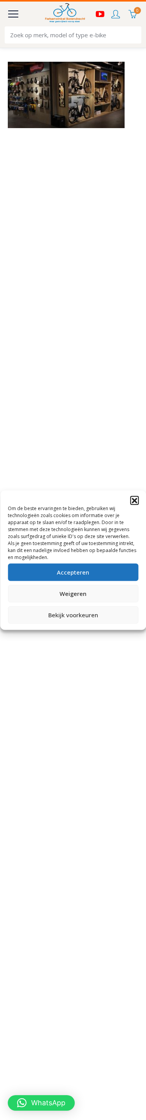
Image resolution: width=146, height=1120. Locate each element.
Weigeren (73, 593)
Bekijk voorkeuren (73, 615)
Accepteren (73, 572)
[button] (134, 500)
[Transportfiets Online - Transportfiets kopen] (65, 14)
